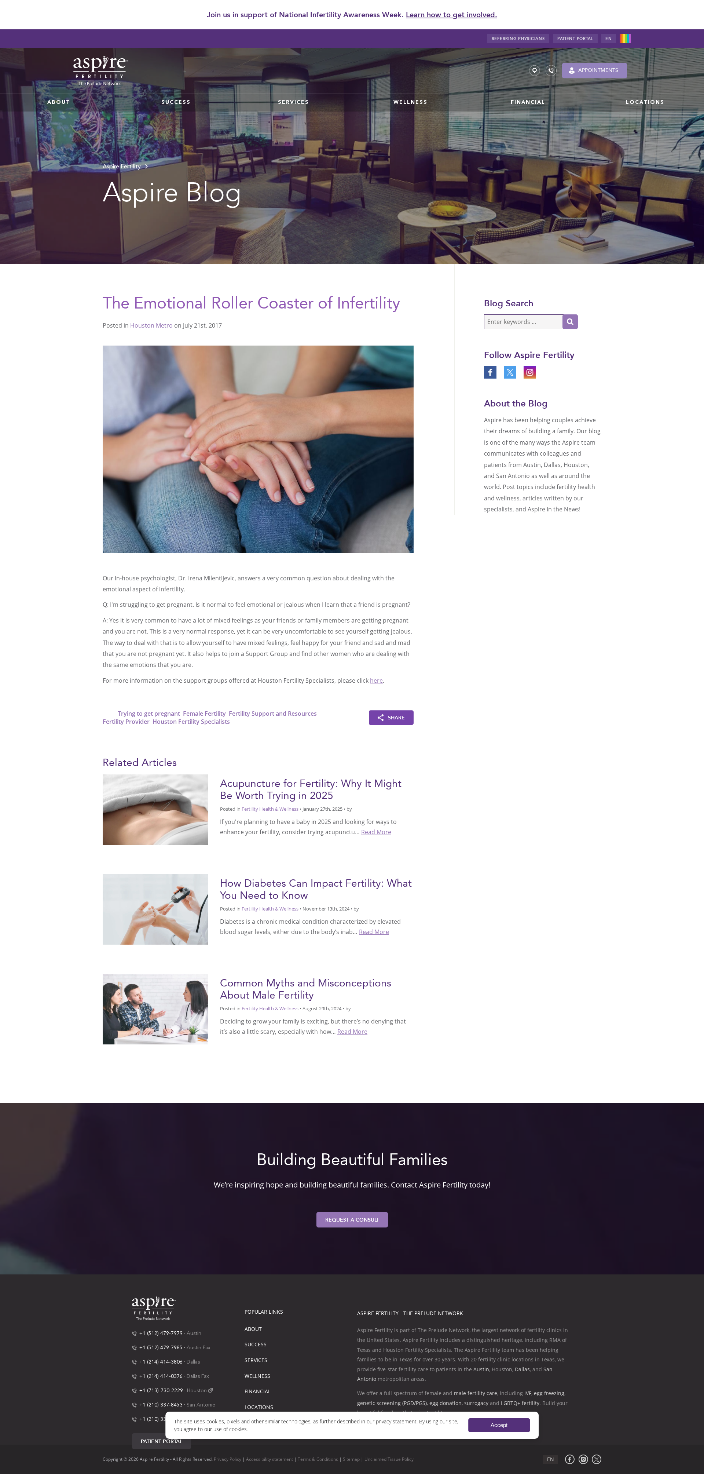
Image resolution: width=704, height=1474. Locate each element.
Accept (499, 1425)
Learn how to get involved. (451, 14)
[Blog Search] (570, 321)
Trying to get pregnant (149, 713)
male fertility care (475, 1393)
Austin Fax (198, 1347)
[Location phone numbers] (551, 70)
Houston (197, 1390)
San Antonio (201, 1405)
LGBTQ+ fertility (520, 1403)
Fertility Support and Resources (273, 713)
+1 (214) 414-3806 (161, 1362)
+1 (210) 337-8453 (161, 1405)
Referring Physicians (518, 38)
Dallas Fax (198, 1376)
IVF (527, 1393)
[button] (58, 103)
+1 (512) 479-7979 (161, 1333)
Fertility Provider (126, 722)
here (376, 680)
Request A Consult (352, 1220)
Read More (376, 832)
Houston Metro (151, 325)
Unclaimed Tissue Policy (389, 1459)
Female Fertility (204, 713)
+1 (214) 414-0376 (161, 1376)
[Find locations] (534, 70)
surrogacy (476, 1403)
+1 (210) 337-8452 (161, 1419)
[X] (596, 1459)
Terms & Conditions (318, 1459)
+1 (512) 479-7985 (161, 1347)
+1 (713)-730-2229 (161, 1390)
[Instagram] (583, 1459)
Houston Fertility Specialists (191, 722)
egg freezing (549, 1393)
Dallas (193, 1362)
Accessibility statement (269, 1459)
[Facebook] (570, 1459)
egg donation (445, 1403)
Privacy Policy (227, 1459)
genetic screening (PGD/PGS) (392, 1403)
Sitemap (351, 1459)
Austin (194, 1333)
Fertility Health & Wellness (270, 809)
